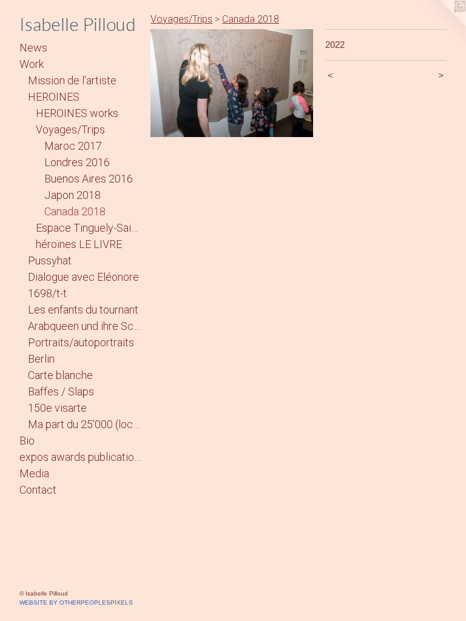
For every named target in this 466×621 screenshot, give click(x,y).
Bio (27, 440)
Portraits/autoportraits (81, 342)
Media (34, 473)
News (33, 47)
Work (31, 64)
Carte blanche (60, 375)
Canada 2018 (75, 211)
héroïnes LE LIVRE (79, 244)
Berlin (41, 358)
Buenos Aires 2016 (88, 178)
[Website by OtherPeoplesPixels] (441, 24)
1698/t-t (47, 293)
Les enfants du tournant (83, 309)
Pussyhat (50, 260)
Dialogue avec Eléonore (83, 276)
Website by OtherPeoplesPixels (76, 602)
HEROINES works (77, 113)
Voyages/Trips (70, 129)
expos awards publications (80, 457)
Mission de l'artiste (72, 80)
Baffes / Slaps (61, 391)
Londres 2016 (77, 162)
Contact (37, 489)
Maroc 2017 (73, 145)
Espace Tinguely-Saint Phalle (88, 227)
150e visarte (57, 407)
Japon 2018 (72, 195)
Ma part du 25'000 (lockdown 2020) (84, 424)
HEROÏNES (53, 96)
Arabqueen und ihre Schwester (84, 326)
